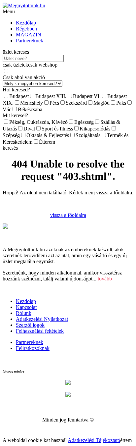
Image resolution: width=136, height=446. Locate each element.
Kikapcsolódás (95, 128)
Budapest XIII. (50, 96)
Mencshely (31, 103)
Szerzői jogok (30, 325)
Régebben (26, 28)
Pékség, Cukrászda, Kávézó (38, 122)
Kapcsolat (26, 307)
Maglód (101, 103)
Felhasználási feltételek (40, 331)
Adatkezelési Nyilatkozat (42, 319)
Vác (7, 109)
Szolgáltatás (88, 135)
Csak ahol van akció (24, 77)
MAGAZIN (28, 34)
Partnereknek (29, 40)
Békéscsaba (30, 109)
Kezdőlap (26, 22)
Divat (29, 128)
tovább (105, 278)
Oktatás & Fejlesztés (47, 135)
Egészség (84, 122)
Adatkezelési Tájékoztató (94, 440)
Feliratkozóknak (33, 348)
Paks (121, 103)
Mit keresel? (15, 115)
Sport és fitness (57, 128)
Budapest (19, 96)
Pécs (54, 103)
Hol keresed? (16, 89)
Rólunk (23, 313)
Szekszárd (76, 103)
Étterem (47, 142)
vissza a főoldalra (68, 215)
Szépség (11, 135)
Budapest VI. (87, 96)
